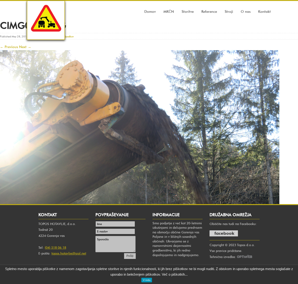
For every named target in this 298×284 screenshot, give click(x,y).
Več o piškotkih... (175, 274)
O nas (246, 12)
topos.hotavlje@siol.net (68, 253)
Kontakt (264, 12)
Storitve (188, 12)
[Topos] (45, 36)
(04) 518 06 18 (55, 248)
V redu (146, 280)
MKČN (168, 12)
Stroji (229, 12)
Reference (209, 12)
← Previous (9, 47)
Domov (150, 12)
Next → (25, 47)
